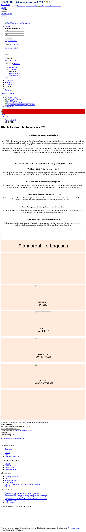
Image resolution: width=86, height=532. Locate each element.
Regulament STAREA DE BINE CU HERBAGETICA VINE (26, 499)
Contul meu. (9, 80)
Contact (7, 451)
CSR (6, 455)
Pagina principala (10, 120)
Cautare (3, 8)
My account (13, 67)
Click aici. (16, 44)
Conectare (8, 84)
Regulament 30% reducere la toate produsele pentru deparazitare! (26, 495)
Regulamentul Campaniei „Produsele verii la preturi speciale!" (25, 497)
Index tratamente (10, 469)
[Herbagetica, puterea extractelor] (38, 6)
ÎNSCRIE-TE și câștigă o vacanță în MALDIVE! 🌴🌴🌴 (26, 2)
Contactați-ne (13, 75)
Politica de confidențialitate (23, 431)
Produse (7, 464)
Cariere (7, 453)
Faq (6, 478)
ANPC (7, 486)
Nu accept (20, 530)
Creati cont (8, 90)
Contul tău (4, 116)
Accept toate (11, 530)
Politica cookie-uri (74, 528)
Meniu (3, 114)
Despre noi (8, 449)
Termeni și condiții (11, 480)
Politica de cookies (11, 482)
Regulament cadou (11, 501)
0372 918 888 (5, 5)
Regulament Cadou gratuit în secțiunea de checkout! (22, 493)
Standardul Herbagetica (43, 246)
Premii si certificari (11, 502)
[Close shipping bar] (2, 113)
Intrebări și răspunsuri (12, 456)
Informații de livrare (11, 476)
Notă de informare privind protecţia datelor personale (22, 484)
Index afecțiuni (10, 467)
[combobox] (10, 12)
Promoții (8, 465)
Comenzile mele (14, 73)
